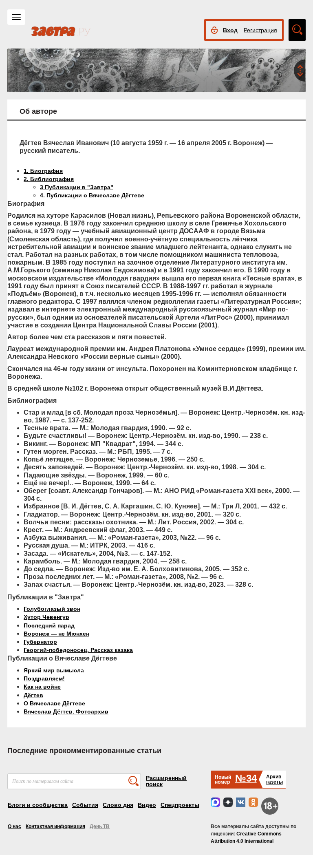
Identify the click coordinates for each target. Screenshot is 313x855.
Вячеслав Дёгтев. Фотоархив (66, 711)
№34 (246, 778)
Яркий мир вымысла (54, 670)
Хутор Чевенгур (46, 617)
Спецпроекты (180, 805)
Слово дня (118, 805)
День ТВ (100, 826)
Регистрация (260, 30)
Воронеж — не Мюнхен (56, 633)
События (85, 805)
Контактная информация (55, 826)
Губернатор (40, 641)
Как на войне (42, 686)
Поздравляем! (44, 678)
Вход (230, 30)
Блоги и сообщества (38, 805)
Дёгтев (33, 695)
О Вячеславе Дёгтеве (54, 703)
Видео (147, 805)
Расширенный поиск (166, 781)
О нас (14, 826)
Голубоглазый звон (52, 608)
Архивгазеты (274, 779)
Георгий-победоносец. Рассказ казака (78, 650)
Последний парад (49, 625)
